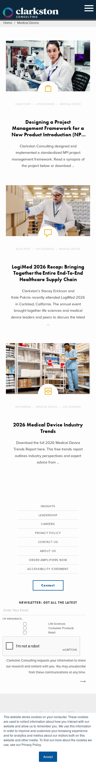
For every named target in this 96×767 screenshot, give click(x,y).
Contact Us (48, 542)
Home (7, 23)
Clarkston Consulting (31, 13)
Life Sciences (45, 104)
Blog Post (23, 249)
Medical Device (70, 104)
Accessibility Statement (48, 569)
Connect (48, 585)
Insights (48, 506)
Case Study (23, 104)
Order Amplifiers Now (48, 560)
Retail (52, 632)
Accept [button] (48, 756)
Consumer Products (61, 628)
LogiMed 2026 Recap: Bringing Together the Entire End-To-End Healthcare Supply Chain (48, 273)
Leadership (48, 515)
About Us (48, 551)
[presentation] (41, 646)
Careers (48, 524)
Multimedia (23, 406)
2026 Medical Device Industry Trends (48, 428)
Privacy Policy (48, 533)
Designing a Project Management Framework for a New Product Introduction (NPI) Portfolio (48, 131)
